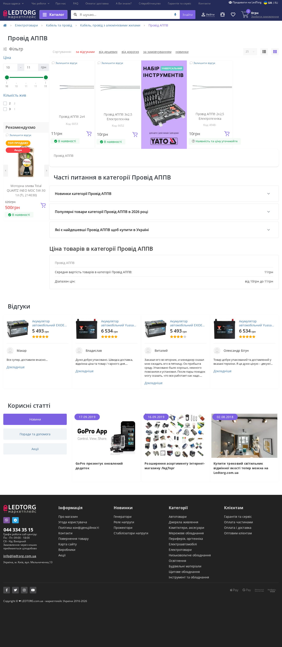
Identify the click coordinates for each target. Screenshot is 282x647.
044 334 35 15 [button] (18, 530)
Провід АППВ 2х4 (72, 116)
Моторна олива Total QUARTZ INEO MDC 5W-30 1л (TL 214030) (26, 190)
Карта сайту (67, 544)
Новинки (182, 52)
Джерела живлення (183, 522)
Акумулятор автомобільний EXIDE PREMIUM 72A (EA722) (48, 323)
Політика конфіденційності (78, 527)
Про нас (61, 3)
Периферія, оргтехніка (186, 539)
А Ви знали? (124, 3)
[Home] (5, 25)
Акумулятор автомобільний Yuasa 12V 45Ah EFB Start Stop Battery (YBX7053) (118, 323)
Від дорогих (130, 52)
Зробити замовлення (265, 16)
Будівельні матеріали (185, 566)
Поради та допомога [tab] (35, 434)
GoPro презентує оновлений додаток (99, 465)
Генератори (123, 516)
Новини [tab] (35, 419)
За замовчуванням (157, 52)
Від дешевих (108, 52)
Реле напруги (124, 522)
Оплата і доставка (97, 3)
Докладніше (16, 367)
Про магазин (68, 516)
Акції (62, 555)
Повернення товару (73, 539)
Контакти (205, 3)
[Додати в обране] (43, 139)
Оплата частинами (238, 522)
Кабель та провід (59, 25)
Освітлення (177, 561)
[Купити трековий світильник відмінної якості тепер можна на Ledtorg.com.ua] (244, 435)
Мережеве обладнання (186, 533)
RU (276, 3)
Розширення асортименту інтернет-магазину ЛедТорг (175, 465)
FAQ (75, 3)
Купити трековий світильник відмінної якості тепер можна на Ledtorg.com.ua (240, 468)
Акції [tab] (35, 449)
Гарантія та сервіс (179, 3)
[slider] (6, 77)
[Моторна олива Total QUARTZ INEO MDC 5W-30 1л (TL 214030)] (26, 159)
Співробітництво (150, 3)
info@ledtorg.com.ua (19, 556)
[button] (13, 3)
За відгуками (85, 52)
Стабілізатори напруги (131, 533)
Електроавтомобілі (183, 544)
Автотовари (178, 516)
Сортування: (62, 52)
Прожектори (123, 527)
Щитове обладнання (184, 572)
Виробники (66, 550)
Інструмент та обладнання (189, 577)
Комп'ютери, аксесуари (186, 527)
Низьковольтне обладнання (190, 555)
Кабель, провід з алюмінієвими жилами (110, 25)
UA (270, 3)
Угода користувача (72, 522)
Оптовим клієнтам (238, 533)
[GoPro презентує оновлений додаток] (106, 435)
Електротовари (26, 25)
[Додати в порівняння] (42, 145)
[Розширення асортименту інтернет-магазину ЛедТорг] (175, 435)
